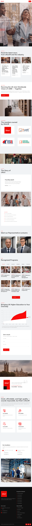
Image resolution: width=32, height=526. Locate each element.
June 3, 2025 (13, 64)
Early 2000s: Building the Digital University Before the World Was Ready (15, 69)
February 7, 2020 (4, 64)
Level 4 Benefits (19, 496)
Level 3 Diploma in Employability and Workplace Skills (15, 290)
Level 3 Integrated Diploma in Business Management (5, 290)
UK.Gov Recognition (20, 493)
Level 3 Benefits (19, 495)
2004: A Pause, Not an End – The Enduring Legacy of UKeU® (26, 68)
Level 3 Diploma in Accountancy (5, 276)
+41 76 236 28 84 (19, 452)
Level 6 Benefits (19, 500)
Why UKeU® (19, 509)
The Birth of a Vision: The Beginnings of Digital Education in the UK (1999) (5, 68)
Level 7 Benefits (19, 501)
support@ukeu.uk (6, 454)
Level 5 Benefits (19, 498)
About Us (18, 511)
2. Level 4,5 (12, 274)
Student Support (19, 514)
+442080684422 (6, 452)
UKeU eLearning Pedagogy (21, 512)
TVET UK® (18, 516)
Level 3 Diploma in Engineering (26, 289)
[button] (8, 388)
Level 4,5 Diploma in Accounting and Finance (16, 276)
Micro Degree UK (19, 517)
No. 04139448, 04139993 (11, 524)
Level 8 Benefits (19, 503)
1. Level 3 (2, 274)
